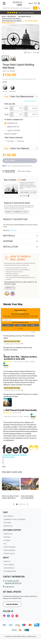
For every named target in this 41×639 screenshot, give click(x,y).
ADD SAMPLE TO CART (28, 192)
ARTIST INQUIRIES (10, 547)
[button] (14, 504)
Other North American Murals (12, 21)
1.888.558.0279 (9, 587)
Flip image (10, 141)
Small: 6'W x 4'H (12, 123)
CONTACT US (10, 288)
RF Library (13, 230)
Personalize (20, 141)
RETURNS (7, 540)
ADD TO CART (10, 160)
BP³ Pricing (15, 79)
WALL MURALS (9, 516)
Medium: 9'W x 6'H (13, 127)
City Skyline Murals (24, 16)
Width (6, 108)
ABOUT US (7, 561)
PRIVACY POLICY (9, 553)
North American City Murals (11, 19)
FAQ (5, 544)
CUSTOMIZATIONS (10, 571)
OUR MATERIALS (9, 568)
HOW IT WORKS (9, 565)
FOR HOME (7, 523)
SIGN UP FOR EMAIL (12, 604)
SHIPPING (7, 537)
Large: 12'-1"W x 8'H (13, 130)
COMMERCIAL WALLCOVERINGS (14, 519)
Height (7, 114)
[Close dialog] (39, 309)
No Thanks (21, 328)
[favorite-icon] (35, 3)
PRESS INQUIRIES (9, 550)
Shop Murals (11, 16)
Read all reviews (9, 457)
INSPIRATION (8, 526)
